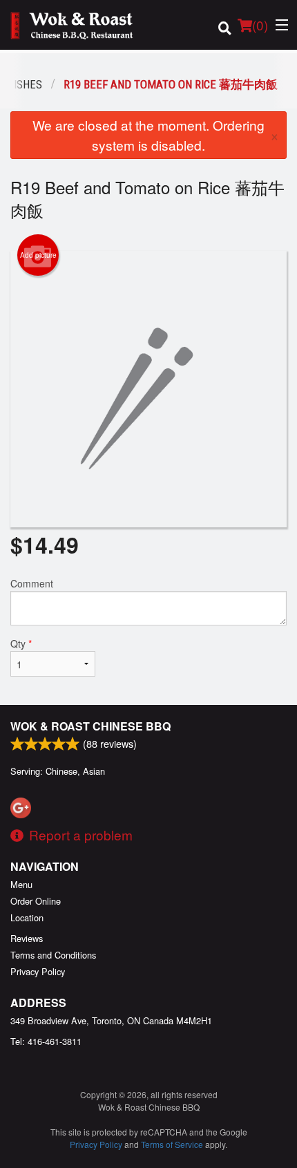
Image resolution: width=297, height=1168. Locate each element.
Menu (21, 884)
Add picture (38, 255)
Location (27, 917)
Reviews (26, 938)
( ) (260, 24)
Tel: (46, 1041)
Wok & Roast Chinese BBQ (90, 726)
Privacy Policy (37, 971)
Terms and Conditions (53, 954)
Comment (31, 583)
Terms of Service (172, 1144)
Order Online (35, 900)
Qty (21, 643)
